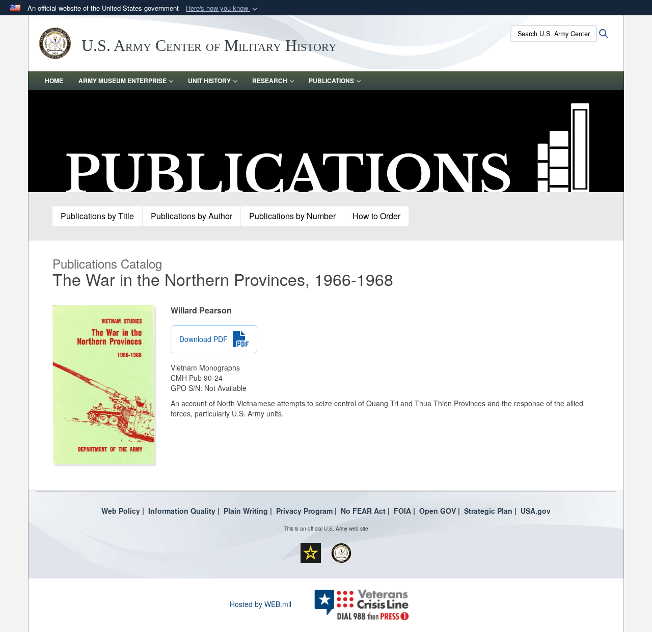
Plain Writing (246, 511)
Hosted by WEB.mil (260, 604)
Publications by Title (97, 216)
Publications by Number (292, 216)
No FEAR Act (363, 511)
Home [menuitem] (54, 80)
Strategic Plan (488, 511)
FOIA (402, 511)
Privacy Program (304, 511)
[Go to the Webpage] (326, 140)
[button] (222, 8)
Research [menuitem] (269, 80)
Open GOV (437, 511)
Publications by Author (191, 216)
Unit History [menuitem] (209, 80)
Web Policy (120, 511)
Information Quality (181, 511)
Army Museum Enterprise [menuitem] (122, 80)
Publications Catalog (107, 263)
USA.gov (536, 511)
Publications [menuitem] (331, 80)
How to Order (376, 216)
